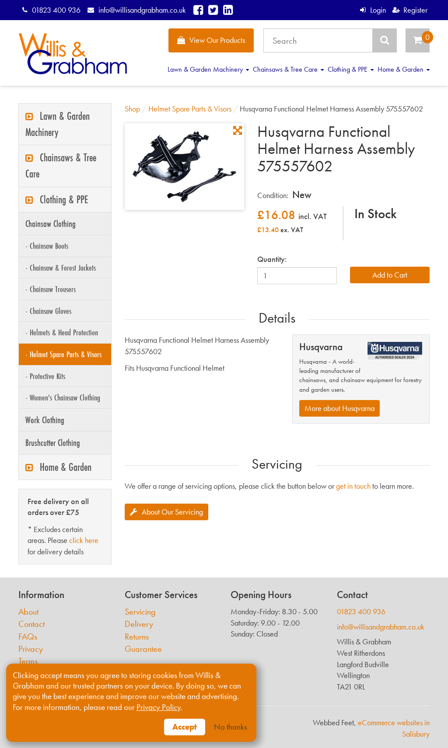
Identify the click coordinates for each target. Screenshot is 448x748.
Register (415, 10)
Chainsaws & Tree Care (286, 69)
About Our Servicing (172, 512)
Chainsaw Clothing (50, 223)
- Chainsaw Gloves (48, 311)
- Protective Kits (45, 376)
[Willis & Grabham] (72, 54)
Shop (132, 109)
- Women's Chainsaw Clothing (62, 397)
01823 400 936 (56, 10)
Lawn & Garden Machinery (206, 69)
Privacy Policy (158, 707)
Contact (31, 624)
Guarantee (143, 649)
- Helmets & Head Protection (61, 332)
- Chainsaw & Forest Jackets (60, 267)
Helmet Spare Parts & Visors (189, 109)
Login (377, 10)
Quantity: (272, 259)
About (28, 611)
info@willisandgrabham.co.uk (142, 10)
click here (83, 540)
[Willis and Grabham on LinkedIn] (228, 10)
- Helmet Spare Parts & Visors (63, 354)
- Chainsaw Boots (46, 245)
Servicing (140, 611)
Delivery (139, 624)
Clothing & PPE (348, 69)
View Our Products (217, 40)
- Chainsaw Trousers (50, 289)
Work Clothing (44, 420)
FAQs (27, 636)
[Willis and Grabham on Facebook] (198, 10)
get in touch (353, 486)
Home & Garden (401, 69)
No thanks (230, 727)
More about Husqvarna (339, 408)
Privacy (30, 649)
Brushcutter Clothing (52, 442)
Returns (137, 636)
